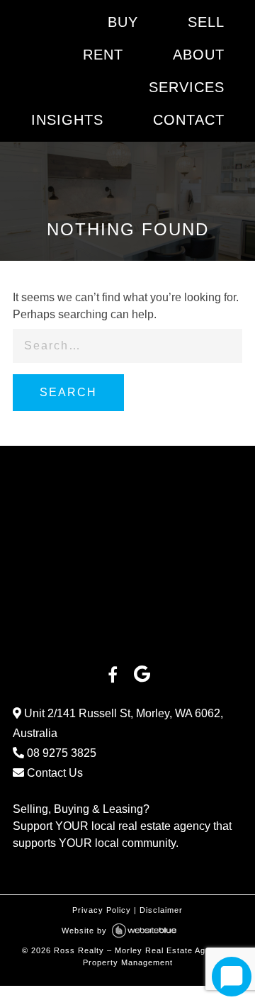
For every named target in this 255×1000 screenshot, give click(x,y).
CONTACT (189, 120)
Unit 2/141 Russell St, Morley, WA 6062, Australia (118, 723)
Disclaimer (161, 910)
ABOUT (199, 54)
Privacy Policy (101, 910)
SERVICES (187, 87)
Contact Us (53, 773)
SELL (206, 22)
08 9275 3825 (60, 753)
